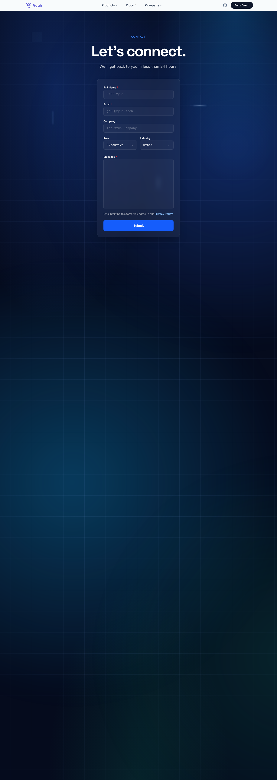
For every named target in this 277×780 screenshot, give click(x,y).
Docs (130, 5)
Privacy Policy (164, 213)
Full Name (110, 87)
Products (108, 5)
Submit (138, 225)
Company (152, 5)
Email (107, 104)
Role (106, 138)
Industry (145, 138)
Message (110, 156)
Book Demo (241, 5)
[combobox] (120, 145)
